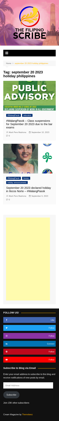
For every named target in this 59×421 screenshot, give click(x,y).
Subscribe (11, 395)
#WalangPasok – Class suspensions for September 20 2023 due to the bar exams (29, 124)
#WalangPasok (13, 115)
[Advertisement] (28, 259)
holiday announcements (17, 182)
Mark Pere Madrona (17, 132)
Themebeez (27, 414)
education (27, 115)
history (26, 178)
